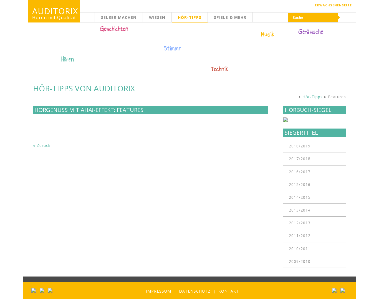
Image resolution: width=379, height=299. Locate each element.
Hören (67, 59)
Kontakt (228, 291)
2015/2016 (299, 184)
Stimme (172, 48)
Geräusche (311, 31)
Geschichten (114, 29)
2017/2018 (299, 158)
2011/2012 (299, 235)
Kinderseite (95, 21)
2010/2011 (299, 248)
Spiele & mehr (230, 17)
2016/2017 (299, 171)
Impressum (158, 291)
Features (337, 96)
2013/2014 (299, 210)
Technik (220, 69)
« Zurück (41, 145)
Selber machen (119, 17)
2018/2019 (299, 146)
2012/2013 (299, 222)
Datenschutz (195, 291)
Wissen (157, 17)
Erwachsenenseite (333, 5)
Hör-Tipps (189, 17)
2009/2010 (299, 261)
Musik (268, 34)
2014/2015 (299, 197)
